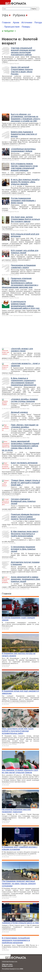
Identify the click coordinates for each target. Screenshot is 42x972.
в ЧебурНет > (9, 31)
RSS (21, 969)
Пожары (26, 26)
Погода (38, 22)
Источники (26, 22)
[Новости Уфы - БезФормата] (13, 3)
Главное (6, 22)
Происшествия (11, 26)
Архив (16, 22)
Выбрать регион (7, 966)
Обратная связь (7, 964)
